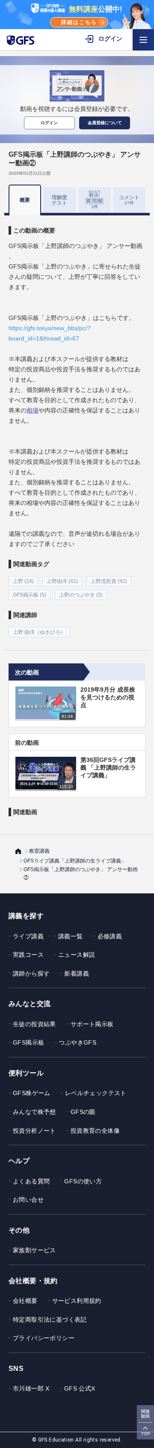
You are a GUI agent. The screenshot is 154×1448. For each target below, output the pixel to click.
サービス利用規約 (76, 1300)
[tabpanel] (77, 426)
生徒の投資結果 (34, 1024)
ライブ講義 (28, 936)
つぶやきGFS (77, 1042)
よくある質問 (31, 1181)
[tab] (94, 200)
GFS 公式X (79, 1388)
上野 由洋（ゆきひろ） (39, 632)
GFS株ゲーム (31, 1093)
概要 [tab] (25, 200)
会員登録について (105, 122)
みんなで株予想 (34, 1111)
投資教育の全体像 (95, 1130)
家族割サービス (34, 1250)
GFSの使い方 (83, 1181)
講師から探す (31, 973)
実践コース (28, 954)
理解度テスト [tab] (59, 199)
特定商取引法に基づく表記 (50, 1319)
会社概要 (25, 1300)
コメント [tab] (129, 199)
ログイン (49, 122)
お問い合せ (28, 1199)
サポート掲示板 (92, 1024)
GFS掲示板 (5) (29, 595)
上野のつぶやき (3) (81, 595)
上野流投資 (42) (109, 581)
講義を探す (26, 916)
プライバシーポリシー (43, 1338)
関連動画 (145, 1413)
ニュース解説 (76, 954)
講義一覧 (70, 936)
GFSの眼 (83, 1111)
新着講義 (76, 973)
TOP (145, 1433)
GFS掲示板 (28, 1042)
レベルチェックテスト (96, 1093)
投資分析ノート (34, 1130)
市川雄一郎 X (31, 1388)
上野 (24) (23, 581)
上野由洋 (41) (62, 581)
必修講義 (110, 936)
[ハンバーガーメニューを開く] (143, 40)
